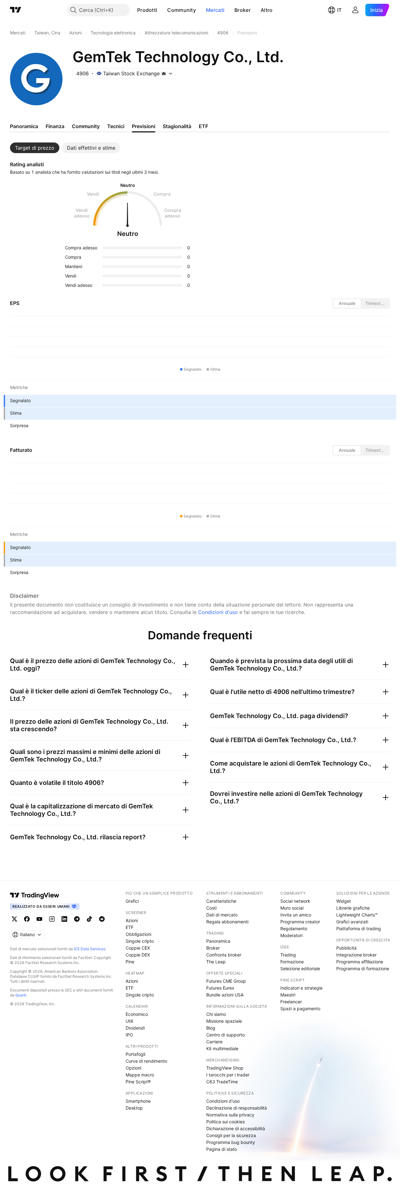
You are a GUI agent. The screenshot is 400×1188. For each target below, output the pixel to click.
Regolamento (293, 928)
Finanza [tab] (55, 126)
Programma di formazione (362, 968)
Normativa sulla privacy (230, 1114)
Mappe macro (140, 1074)
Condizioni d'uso (218, 612)
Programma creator (300, 921)
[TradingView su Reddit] (102, 919)
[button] (162, 10)
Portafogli (135, 1054)
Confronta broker (223, 954)
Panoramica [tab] (24, 126)
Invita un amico (295, 914)
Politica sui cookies (225, 1121)
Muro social (291, 908)
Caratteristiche (221, 901)
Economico (137, 1014)
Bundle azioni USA (224, 994)
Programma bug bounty (230, 1142)
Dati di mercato (222, 914)
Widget (343, 901)
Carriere (214, 1041)
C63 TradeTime (222, 1081)
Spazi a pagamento (300, 1008)
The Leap (216, 961)
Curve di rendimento (146, 1061)
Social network (295, 901)
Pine (130, 961)
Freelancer (291, 1001)
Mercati (215, 10)
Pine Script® (138, 1081)
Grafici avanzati (352, 921)
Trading (288, 954)
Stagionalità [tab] (177, 126)
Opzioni (133, 1068)
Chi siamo (216, 1014)
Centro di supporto (225, 1034)
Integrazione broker (356, 954)
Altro (267, 10)
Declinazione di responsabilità (236, 1108)
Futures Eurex (220, 988)
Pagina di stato (221, 1149)
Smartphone (138, 1101)
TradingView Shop (224, 1068)
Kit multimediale (222, 1048)
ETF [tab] (203, 126)
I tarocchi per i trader (227, 1074)
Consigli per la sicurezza (231, 1135)
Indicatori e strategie (301, 988)
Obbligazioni (138, 934)
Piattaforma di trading (358, 928)
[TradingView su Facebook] (26, 919)
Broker (242, 10)
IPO (129, 1034)
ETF (129, 927)
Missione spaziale (224, 1021)
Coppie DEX (138, 954)
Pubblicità (346, 948)
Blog (210, 1028)
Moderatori (291, 935)
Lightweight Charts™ (357, 914)
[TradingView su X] (14, 919)
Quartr (20, 995)
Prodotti (147, 10)
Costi (211, 908)
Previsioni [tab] (143, 126)
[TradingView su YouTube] (39, 919)
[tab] (34, 147)
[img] (164, 73)
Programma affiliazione (359, 961)
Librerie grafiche (353, 908)
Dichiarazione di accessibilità (235, 1128)
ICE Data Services (89, 948)
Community (181, 10)
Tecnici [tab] (115, 126)
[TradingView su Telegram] (76, 919)
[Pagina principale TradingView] (15, 10)
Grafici (132, 901)
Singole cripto (140, 941)
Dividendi (135, 1028)
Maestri (287, 994)
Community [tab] (86, 126)
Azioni (132, 920)
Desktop (134, 1108)
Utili (129, 1021)
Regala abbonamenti (227, 921)
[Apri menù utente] (355, 10)
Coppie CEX (138, 948)
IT (339, 10)
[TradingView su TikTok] (89, 919)
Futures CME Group (226, 981)
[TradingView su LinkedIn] (64, 919)
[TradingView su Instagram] (52, 919)
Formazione (292, 961)
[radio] (347, 303)
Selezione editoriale (300, 968)
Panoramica (218, 941)
